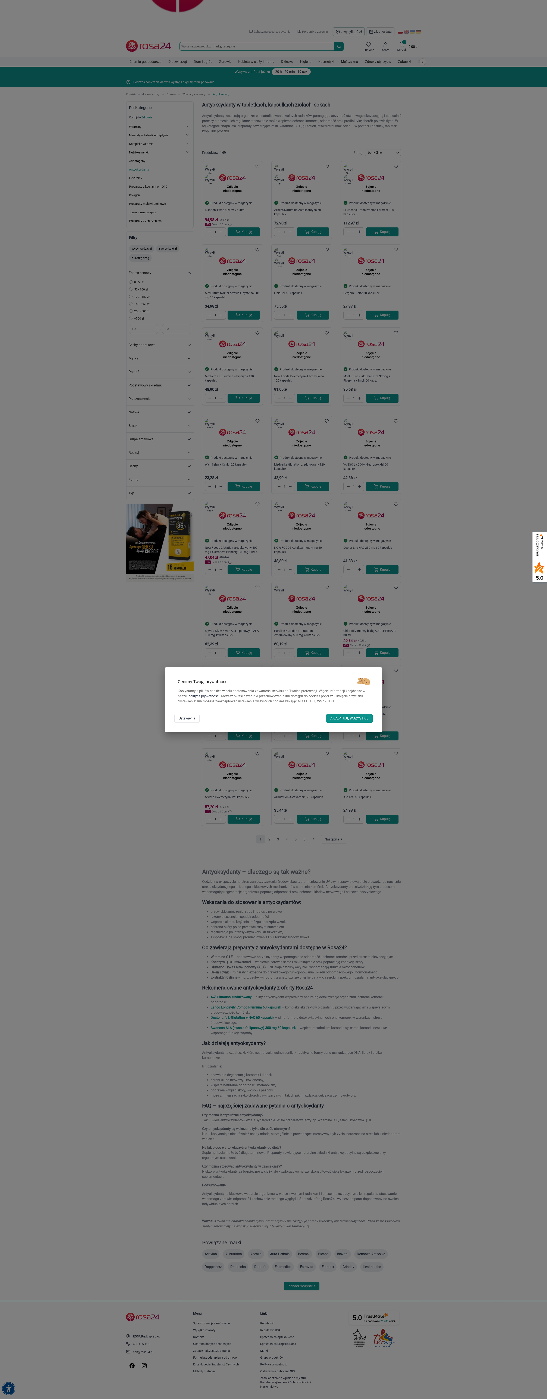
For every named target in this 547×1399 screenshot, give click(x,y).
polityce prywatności (203, 696)
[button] (363, 681)
